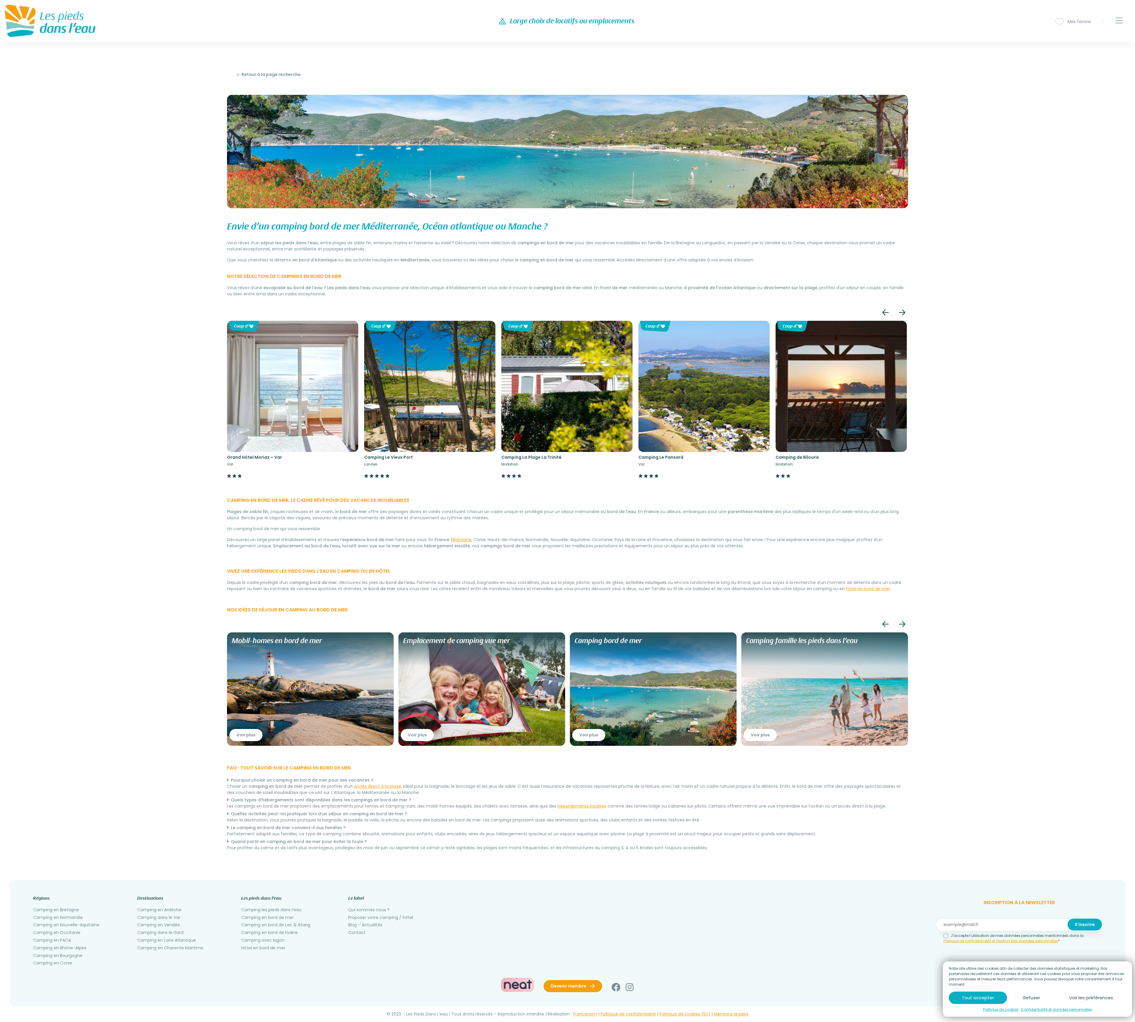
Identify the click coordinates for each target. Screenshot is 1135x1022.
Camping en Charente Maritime (170, 948)
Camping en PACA (52, 940)
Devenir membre (569, 986)
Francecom (585, 1014)
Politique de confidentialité (628, 1014)
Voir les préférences (1091, 998)
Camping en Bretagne (56, 910)
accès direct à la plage (377, 786)
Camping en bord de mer (267, 917)
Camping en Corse (52, 963)
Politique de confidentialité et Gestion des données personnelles (1000, 940)
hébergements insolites (581, 806)
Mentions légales (731, 1014)
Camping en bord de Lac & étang (275, 925)
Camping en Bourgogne (57, 955)
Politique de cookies (1001, 1009)
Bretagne (462, 540)
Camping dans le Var (158, 917)
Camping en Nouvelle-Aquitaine (66, 925)
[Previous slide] (885, 312)
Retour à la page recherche (271, 74)
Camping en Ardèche (159, 910)
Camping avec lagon (263, 940)
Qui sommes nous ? (369, 910)
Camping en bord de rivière (269, 932)
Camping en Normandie (58, 917)
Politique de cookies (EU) (684, 1014)
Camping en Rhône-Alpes (59, 948)
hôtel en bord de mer (868, 589)
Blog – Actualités (365, 925)
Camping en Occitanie (56, 932)
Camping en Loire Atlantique (166, 940)
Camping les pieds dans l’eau (271, 910)
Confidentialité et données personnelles (1056, 1009)
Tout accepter (978, 998)
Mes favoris (1078, 22)
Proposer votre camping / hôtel (380, 917)
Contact (357, 932)
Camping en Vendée (158, 925)
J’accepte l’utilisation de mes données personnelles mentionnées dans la (1013, 938)
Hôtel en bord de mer (263, 948)
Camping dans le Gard (160, 932)
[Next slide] (902, 312)
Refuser (1031, 998)
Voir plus (245, 735)
